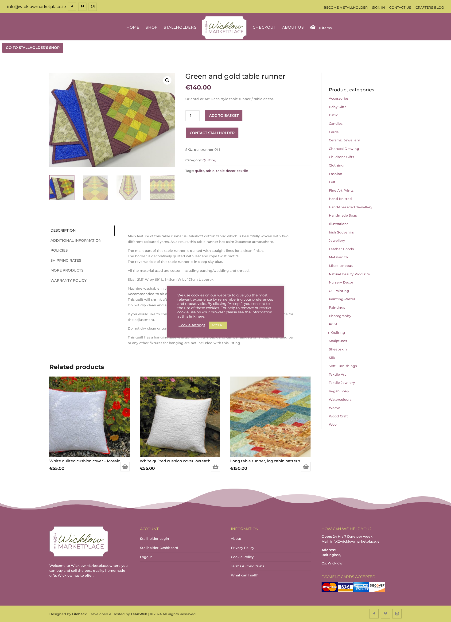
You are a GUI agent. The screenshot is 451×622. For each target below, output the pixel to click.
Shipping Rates (66, 260)
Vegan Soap (339, 391)
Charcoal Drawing (344, 149)
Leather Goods (341, 249)
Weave (334, 408)
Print (333, 324)
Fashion (335, 174)
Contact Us (400, 7)
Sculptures (338, 341)
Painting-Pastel (342, 299)
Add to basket (224, 115)
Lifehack (79, 614)
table (210, 171)
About (236, 538)
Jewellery (337, 240)
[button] (167, 80)
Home (133, 28)
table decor (226, 171)
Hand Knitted (340, 199)
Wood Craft (338, 416)
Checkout (264, 28)
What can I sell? (244, 575)
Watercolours (340, 399)
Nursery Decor (341, 282)
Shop (152, 28)
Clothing (336, 165)
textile (242, 171)
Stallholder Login (154, 538)
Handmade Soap (343, 215)
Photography (340, 316)
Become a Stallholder (346, 7)
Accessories (339, 98)
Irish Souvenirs (341, 232)
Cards (333, 132)
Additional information (76, 240)
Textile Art (337, 374)
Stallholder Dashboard (159, 548)
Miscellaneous (341, 266)
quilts (199, 171)
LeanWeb (139, 614)
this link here (193, 316)
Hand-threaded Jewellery (350, 207)
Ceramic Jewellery (344, 140)
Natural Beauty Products (349, 274)
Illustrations (338, 224)
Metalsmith (338, 257)
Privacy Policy (242, 548)
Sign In (378, 7)
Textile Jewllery (342, 383)
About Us (293, 28)
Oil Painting (339, 291)
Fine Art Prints (341, 190)
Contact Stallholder (212, 133)
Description (63, 230)
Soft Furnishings (343, 366)
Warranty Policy (69, 280)
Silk (332, 358)
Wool (333, 424)
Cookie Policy (242, 557)
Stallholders (180, 28)
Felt (332, 182)
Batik (333, 115)
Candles (335, 123)
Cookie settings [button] (192, 325)
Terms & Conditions (247, 566)
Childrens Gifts (341, 157)
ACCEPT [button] (218, 325)
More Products (67, 270)
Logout (146, 557)
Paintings (337, 307)
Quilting (209, 160)
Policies (59, 250)
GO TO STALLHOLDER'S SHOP (33, 47)
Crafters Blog (430, 7)
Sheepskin (338, 349)
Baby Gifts (337, 107)
